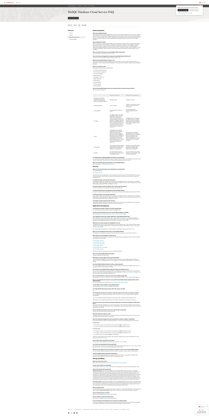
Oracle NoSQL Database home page (107, 53)
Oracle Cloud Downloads (130, 272)
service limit (122, 341)
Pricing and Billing (73, 39)
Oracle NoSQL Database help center (107, 164)
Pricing (75, 25)
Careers (111, 409)
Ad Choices (107, 409)
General (71, 33)
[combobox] (104, 2)
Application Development (74, 37)
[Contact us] (204, 2)
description (106, 394)
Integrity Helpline (122, 409)
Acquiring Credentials (98, 172)
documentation (105, 286)
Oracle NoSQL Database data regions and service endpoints (112, 213)
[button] (4, 2)
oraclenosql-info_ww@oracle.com (105, 277)
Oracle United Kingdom (72, 5)
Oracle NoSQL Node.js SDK (99, 243)
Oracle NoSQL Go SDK (98, 245)
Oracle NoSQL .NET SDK (98, 249)
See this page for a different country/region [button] (185, 12)
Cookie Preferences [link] (102, 409)
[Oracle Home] (10, 2)
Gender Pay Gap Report (86, 409)
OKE (123, 229)
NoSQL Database (91, 5)
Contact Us (128, 409)
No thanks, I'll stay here (194, 10)
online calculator (105, 366)
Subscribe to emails (116, 409)
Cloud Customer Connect (124, 277)
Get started (84, 25)
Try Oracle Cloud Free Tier (73, 18)
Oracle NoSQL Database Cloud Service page (117, 362)
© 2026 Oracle (70, 409)
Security (71, 35)
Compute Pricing (97, 226)
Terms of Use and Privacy (78, 409)
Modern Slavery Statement (94, 409)
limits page (105, 337)
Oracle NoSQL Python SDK (99, 242)
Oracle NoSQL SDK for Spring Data (100, 247)
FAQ (79, 25)
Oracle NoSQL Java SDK (98, 240)
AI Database (79, 5)
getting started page (116, 57)
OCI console (101, 346)
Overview (70, 25)
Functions (133, 229)
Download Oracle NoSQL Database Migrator (119, 282)
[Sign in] (202, 2)
